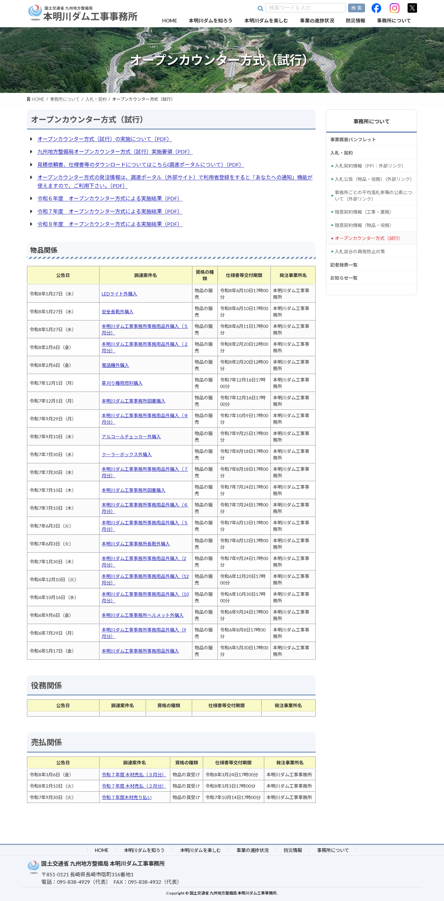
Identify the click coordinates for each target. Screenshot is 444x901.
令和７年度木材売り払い (127, 797)
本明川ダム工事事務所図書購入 (133, 401)
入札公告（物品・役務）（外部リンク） (374, 179)
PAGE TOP (420, 888)
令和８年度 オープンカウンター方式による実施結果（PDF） (109, 224)
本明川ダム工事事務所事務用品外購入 (140, 651)
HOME (102, 850)
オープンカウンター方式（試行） (369, 238)
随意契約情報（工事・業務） (364, 212)
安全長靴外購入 (118, 311)
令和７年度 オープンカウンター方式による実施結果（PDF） (109, 211)
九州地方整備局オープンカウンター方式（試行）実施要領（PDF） (115, 151)
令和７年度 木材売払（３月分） (134, 774)
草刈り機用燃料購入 (122, 383)
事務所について (371, 121)
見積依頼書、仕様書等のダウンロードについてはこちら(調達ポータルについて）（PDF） (140, 164)
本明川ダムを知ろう (144, 850)
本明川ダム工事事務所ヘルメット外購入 (143, 615)
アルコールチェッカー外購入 (131, 436)
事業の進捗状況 (252, 850)
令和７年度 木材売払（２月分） (134, 786)
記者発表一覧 (344, 264)
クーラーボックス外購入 (127, 454)
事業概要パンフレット (353, 139)
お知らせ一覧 (344, 278)
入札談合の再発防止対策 (360, 251)
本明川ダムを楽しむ (200, 850)
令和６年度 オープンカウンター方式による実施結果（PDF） (109, 198)
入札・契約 (341, 152)
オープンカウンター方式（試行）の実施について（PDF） (104, 139)
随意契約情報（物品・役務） (364, 225)
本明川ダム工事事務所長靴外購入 (136, 543)
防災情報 (293, 850)
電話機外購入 (115, 365)
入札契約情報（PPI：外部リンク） (370, 166)
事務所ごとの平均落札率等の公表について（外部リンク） (373, 195)
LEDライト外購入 (119, 293)
